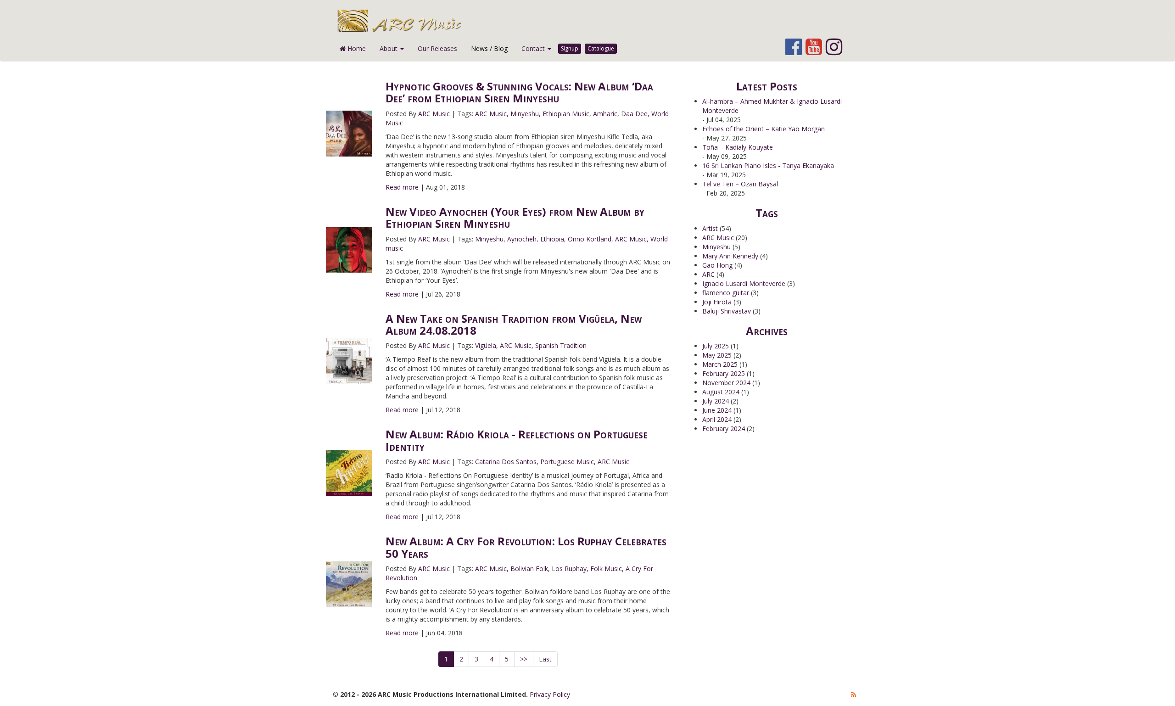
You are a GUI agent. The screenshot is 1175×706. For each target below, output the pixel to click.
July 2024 (715, 401)
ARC (708, 274)
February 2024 (723, 428)
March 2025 (720, 364)
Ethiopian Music (566, 113)
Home (356, 48)
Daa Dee (634, 113)
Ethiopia (552, 239)
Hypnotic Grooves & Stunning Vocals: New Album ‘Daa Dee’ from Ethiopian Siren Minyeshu (519, 92)
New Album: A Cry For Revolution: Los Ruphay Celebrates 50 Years (526, 546)
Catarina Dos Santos (506, 461)
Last (545, 659)
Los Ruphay (569, 568)
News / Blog (489, 48)
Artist (710, 228)
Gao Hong (717, 265)
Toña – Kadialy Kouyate (737, 147)
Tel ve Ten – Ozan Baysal (740, 183)
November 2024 (726, 382)
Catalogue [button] (601, 48)
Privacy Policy (550, 694)
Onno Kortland (589, 239)
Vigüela (485, 345)
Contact (534, 48)
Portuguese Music (567, 461)
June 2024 (717, 410)
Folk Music (606, 568)
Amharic (605, 113)
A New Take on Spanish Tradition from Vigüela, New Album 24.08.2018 (514, 324)
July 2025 (715, 346)
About (389, 48)
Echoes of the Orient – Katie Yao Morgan (763, 128)
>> (523, 659)
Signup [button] (569, 48)
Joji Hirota (717, 301)
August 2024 (720, 391)
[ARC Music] (593, 20)
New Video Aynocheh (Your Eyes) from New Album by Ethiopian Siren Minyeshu (515, 217)
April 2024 (717, 419)
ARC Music (434, 113)
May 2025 (717, 355)
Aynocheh (522, 239)
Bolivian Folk (529, 568)
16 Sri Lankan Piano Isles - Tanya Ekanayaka (768, 165)
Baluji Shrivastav (726, 311)
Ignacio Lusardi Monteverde (743, 283)
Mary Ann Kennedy (730, 256)
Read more (402, 187)
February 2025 (723, 373)
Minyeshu (524, 113)
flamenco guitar (725, 292)
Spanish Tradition (561, 345)
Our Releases (437, 48)
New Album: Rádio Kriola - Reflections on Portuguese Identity (517, 440)
